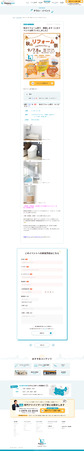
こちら (45, 328)
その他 (15, 435)
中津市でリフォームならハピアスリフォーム (43, 450)
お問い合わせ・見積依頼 (66, 426)
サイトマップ (21, 447)
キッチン (15, 424)
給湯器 (15, 430)
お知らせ (37, 428)
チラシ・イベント (39, 430)
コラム (37, 424)
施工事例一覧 (16, 423)
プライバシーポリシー (13, 447)
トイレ (15, 427)
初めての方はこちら (39, 431)
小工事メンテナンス (27, 430)
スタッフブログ (38, 426)
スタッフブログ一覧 (39, 423)
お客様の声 (38, 427)
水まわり (15, 433)
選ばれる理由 (50, 423)
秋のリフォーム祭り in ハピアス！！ (43, 98)
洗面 (14, 428)
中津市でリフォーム (27, 237)
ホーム (63, 428)
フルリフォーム (16, 434)
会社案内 (63, 423)
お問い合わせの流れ (51, 428)
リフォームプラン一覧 (27, 423)
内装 (14, 431)
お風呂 (15, 426)
